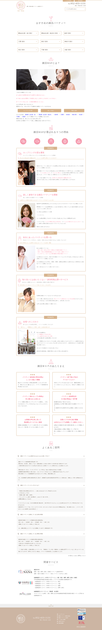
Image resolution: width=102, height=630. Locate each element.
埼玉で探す (21, 49)
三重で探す (21, 41)
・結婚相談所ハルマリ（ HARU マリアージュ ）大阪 (47, 583)
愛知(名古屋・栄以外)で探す (49, 33)
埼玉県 (80, 114)
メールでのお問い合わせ (71, 9)
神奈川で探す (68, 41)
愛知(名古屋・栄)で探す (25, 33)
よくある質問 (68, 0)
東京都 (68, 114)
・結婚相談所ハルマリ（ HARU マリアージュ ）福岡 (47, 585)
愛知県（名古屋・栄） (30, 114)
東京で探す (44, 41)
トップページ (61, 614)
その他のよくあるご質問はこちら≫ (77, 555)
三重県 (62, 114)
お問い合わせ (61, 621)
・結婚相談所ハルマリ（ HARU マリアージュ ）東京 (47, 581)
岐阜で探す (68, 33)
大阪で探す (68, 49)
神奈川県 (74, 114)
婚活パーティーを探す (63, 617)
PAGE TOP (51, 606)
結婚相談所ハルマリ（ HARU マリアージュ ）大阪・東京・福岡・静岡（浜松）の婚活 (55, 577)
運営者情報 (80, 0)
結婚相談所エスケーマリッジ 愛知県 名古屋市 (46, 591)
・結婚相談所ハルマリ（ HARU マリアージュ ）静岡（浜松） (49, 587)
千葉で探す (44, 49)
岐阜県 (56, 114)
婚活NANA (37, 569)
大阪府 (23, 116)
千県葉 (18, 116)
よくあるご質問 (62, 619)
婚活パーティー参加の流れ (64, 616)
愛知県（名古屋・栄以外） (45, 114)
